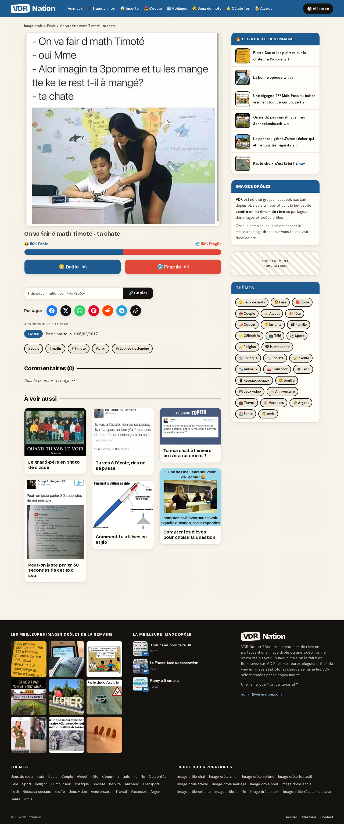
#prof (101, 348)
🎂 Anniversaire (282, 391)
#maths (55, 348)
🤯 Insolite (301, 358)
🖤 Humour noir (277, 347)
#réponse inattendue (132, 348)
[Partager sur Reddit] (107, 310)
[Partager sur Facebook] (52, 310)
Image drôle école (296, 784)
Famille (139, 776)
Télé (14, 784)
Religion (41, 784)
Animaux (72, 8)
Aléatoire (309, 817)
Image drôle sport (265, 791)
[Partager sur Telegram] (121, 310)
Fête (94, 776)
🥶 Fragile (173, 267)
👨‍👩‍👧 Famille (299, 324)
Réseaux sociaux (37, 791)
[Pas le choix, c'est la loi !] (104, 697)
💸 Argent (301, 402)
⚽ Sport (297, 335)
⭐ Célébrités (249, 335)
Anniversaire (101, 791)
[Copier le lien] (135, 310)
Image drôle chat (191, 776)
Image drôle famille (230, 791)
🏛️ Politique (248, 358)
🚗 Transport (277, 369)
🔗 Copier (138, 293)
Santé (15, 799)
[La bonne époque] (66, 659)
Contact (326, 817)
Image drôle (33, 26)
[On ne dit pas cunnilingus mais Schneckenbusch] (28, 697)
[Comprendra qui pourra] (104, 735)
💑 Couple (247, 313)
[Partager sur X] (65, 310)
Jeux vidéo (78, 791)
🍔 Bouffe (287, 380)
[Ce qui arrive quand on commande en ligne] (28, 735)
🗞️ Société (275, 358)
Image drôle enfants (194, 791)
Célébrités (238, 8)
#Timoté (78, 348)
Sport (26, 784)
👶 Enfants (272, 324)
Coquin (108, 776)
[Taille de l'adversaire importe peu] (66, 735)
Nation (34, 8)
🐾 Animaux (248, 369)
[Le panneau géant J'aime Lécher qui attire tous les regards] (66, 697)
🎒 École (302, 302)
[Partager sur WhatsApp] (79, 310)
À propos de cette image (47, 324)
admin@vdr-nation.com (261, 694)
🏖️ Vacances (274, 402)
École (51, 26)
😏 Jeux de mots (252, 302)
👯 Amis (268, 413)
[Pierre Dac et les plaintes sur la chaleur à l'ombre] (28, 659)
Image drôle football (295, 776)
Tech (15, 791)
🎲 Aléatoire (318, 8)
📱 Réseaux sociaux (254, 380)
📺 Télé (275, 335)
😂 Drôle (73, 267)
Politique (177, 8)
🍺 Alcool (272, 313)
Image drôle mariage (229, 784)
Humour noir (101, 8)
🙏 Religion (247, 347)
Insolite (129, 8)
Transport (150, 784)
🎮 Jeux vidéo (250, 391)
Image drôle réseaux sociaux (307, 791)
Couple (153, 8)
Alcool (263, 8)
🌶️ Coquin (247, 324)
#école (33, 348)
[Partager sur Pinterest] (93, 310)
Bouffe (60, 791)
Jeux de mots (206, 8)
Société (99, 784)
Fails (41, 776)
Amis (28, 799)
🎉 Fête (295, 313)
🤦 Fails (280, 302)
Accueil (291, 817)
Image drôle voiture (258, 776)
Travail (121, 791)
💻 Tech (303, 369)
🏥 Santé (246, 413)
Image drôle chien (223, 776)
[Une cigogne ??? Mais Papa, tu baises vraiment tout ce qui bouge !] (104, 659)
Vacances (139, 791)
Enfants (123, 776)
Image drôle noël (264, 784)
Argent (156, 791)
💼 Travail (247, 402)
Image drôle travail (193, 784)
